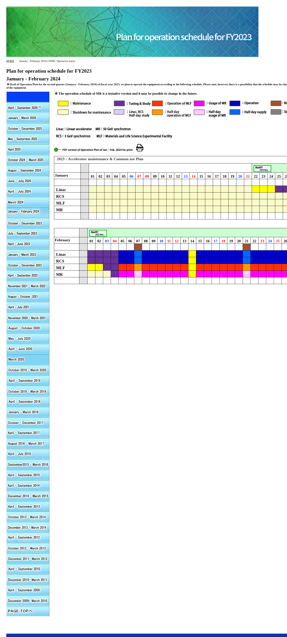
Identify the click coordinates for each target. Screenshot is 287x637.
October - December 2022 (28, 265)
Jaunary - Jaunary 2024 (28, 212)
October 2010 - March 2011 (28, 579)
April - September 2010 (28, 569)
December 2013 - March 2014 (28, 527)
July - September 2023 (28, 233)
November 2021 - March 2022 (28, 285)
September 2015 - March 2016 (28, 464)
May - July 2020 (28, 338)
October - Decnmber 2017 (28, 422)
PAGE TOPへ (28, 611)
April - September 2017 (28, 432)
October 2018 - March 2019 (28, 390)
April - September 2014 (28, 485)
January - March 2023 (28, 254)
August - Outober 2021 (28, 296)
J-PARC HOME (160, 4)
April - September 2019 (28, 380)
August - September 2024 (28, 170)
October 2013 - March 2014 (28, 516)
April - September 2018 (28, 401)
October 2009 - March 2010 (28, 600)
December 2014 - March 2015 (28, 495)
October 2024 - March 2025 (28, 160)
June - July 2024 (28, 181)
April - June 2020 (28, 348)
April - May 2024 (28, 191)
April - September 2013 (28, 506)
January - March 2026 (28, 118)
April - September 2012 (28, 275)
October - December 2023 (28, 223)
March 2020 (28, 359)
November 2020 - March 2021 (28, 317)
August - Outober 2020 (28, 327)
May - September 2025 (28, 139)
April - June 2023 (28, 244)
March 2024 (28, 202)
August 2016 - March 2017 (28, 443)
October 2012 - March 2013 (28, 548)
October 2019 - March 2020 (28, 369)
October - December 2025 (28, 128)
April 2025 (28, 149)
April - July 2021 (28, 306)
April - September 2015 (28, 474)
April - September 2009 (28, 590)
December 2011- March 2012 (28, 558)
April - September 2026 (28, 97)
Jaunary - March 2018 (28, 411)
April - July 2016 (28, 453)
